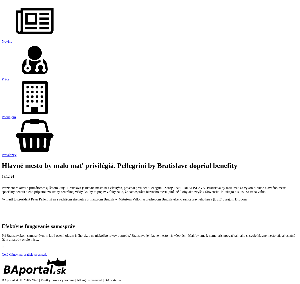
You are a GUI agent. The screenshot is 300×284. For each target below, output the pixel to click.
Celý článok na (24, 254)
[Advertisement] (150, 211)
